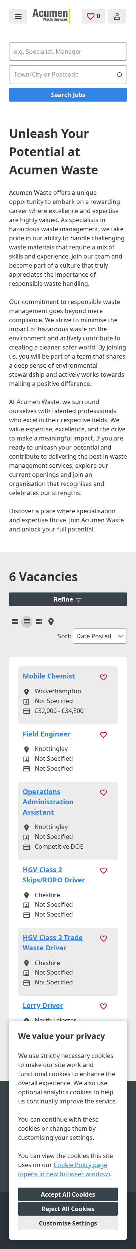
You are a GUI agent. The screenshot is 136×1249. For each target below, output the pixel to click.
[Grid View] (26, 622)
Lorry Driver (43, 1005)
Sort (64, 636)
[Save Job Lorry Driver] (103, 1005)
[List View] (14, 622)
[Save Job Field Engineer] (103, 734)
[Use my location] (119, 74)
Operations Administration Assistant (48, 801)
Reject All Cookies (68, 1209)
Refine (63, 599)
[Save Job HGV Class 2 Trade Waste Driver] (103, 937)
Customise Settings (68, 1223)
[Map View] (51, 622)
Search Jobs (68, 95)
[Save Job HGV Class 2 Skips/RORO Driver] (103, 870)
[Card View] (39, 622)
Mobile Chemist (49, 675)
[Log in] (117, 16)
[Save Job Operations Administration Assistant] (103, 792)
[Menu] (18, 16)
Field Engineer (47, 733)
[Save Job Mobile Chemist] (103, 676)
